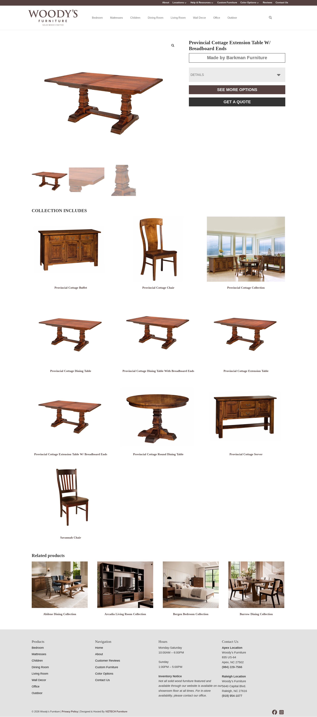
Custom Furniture (227, 2)
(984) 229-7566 (232, 667)
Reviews (267, 2)
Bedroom (97, 17)
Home (99, 647)
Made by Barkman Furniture (237, 57)
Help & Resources (201, 2)
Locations (178, 2)
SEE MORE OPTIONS (237, 89)
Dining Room (155, 17)
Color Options (248, 2)
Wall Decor (199, 17)
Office (216, 17)
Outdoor (232, 17)
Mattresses (116, 17)
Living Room (178, 17)
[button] (173, 45)
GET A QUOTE (237, 102)
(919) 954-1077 (232, 695)
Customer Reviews (107, 660)
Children (135, 17)
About (165, 2)
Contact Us (282, 2)
